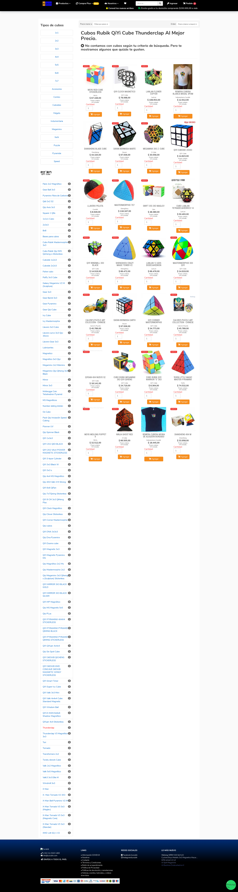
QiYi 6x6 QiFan (49, 487)
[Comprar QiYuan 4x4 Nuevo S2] (95, 362)
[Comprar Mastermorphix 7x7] (124, 190)
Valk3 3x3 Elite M (51, 777)
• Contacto (85, 860)
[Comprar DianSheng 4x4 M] (182, 419)
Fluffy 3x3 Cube (50, 277)
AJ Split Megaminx (168, 862)
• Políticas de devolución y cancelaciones (97, 870)
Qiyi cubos (47, 525)
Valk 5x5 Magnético (52, 771)
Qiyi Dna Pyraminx (51, 537)
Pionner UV (48, 426)
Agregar (184, 116)
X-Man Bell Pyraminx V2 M (55, 800)
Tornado (46, 748)
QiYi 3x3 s (47, 470)
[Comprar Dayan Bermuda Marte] (124, 133)
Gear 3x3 (47, 292)
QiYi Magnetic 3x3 (51, 549)
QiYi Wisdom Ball (51, 707)
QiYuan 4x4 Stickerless (53, 721)
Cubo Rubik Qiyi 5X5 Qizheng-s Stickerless (53, 252)
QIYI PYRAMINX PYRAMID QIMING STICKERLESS (55, 638)
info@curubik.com (50, 855)
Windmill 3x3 (49, 783)
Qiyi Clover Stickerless (53, 514)
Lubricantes (48, 347)
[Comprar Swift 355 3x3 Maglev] (153, 190)
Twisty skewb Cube (52, 759)
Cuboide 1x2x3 (50, 260)
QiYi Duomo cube (50, 543)
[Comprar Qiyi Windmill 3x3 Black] (95, 248)
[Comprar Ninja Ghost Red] (124, 419)
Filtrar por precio (100, 24)
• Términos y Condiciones (91, 862)
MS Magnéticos (50, 400)
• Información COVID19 (90, 855)
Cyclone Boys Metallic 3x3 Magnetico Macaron (179, 857)
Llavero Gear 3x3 (50, 341)
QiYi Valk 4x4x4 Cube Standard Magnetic (53, 700)
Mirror (45, 379)
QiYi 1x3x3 (48, 438)
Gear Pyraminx (49, 303)
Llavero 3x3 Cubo (51, 327)
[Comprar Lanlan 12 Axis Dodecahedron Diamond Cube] (153, 248)
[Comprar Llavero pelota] (95, 190)
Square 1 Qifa (49, 213)
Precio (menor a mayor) (187, 24)
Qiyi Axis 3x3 (49, 207)
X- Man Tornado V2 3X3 (54, 795)
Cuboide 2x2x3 (50, 265)
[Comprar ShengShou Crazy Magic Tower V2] (124, 248)
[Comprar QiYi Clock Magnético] (124, 76)
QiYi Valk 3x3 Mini (51, 692)
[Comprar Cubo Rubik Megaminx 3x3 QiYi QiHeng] (124, 362)
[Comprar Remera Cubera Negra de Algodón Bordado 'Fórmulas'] (153, 419)
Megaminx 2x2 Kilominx (54, 365)
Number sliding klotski (53, 406)
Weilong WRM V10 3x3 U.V (172, 855)
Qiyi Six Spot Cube (51, 651)
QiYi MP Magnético (51, 602)
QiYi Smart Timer (50, 681)
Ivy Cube (47, 315)
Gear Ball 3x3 (49, 189)
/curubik (130, 855)
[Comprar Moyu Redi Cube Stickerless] (95, 75)
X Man (46, 789)
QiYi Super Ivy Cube (52, 686)
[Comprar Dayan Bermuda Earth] (124, 305)
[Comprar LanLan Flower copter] (153, 76)
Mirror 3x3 (47, 385)
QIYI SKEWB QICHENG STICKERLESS (53, 659)
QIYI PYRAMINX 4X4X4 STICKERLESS (54, 621)
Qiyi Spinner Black (51, 432)
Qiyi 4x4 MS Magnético (53, 476)
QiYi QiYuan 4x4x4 (51, 645)
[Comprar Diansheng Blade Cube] (95, 133)
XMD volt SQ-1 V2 (51, 833)
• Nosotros (85, 857)
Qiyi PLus (47, 613)
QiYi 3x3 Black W (51, 464)
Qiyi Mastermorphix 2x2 (54, 569)
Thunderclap (48, 727)
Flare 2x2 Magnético (52, 184)
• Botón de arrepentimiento (91, 865)
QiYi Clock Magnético (52, 508)
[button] (126, 3)
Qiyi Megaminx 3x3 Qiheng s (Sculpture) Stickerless (55, 577)
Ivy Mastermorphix (51, 321)
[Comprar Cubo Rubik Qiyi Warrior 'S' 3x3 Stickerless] (153, 362)
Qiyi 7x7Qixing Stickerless (54, 493)
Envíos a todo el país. (55, 859)
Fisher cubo (48, 271)
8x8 (44, 230)
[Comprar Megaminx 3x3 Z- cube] (153, 133)
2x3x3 (46, 224)
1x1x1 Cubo (48, 219)
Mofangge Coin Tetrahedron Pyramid (52, 393)
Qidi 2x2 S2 (48, 201)
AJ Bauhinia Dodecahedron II (172, 865)
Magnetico (47, 353)
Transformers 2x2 (51, 754)
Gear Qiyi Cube (49, 309)
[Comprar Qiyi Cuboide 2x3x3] (182, 134)
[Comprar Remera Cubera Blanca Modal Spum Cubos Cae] (182, 76)
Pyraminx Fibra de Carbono (55, 195)
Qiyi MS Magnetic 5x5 (53, 607)
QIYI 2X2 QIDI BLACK (53, 444)
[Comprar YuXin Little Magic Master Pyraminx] (182, 362)
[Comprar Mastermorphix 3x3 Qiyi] (182, 248)
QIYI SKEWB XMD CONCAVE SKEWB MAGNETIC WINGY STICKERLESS (52, 670)
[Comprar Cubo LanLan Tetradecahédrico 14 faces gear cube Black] (182, 190)
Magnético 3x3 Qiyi (51, 359)
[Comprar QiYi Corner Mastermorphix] (153, 305)
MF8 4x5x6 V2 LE (168, 860)
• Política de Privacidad (90, 868)
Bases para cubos (51, 236)
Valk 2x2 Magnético (52, 765)
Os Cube (47, 412)
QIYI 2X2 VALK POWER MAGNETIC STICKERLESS (55, 451)
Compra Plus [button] (88, 3)
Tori (44, 742)
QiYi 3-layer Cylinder (52, 458)
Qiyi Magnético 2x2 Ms (53, 563)
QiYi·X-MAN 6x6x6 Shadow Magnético (52, 714)
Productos (63, 3)
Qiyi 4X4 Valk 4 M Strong (54, 482)
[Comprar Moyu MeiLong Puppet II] (95, 419)
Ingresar (173, 3)
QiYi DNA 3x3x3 (50, 531)
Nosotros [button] (112, 3)
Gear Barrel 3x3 (50, 298)
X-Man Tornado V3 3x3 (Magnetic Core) (53, 817)
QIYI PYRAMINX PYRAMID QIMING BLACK (55, 629)
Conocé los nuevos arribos (121, 8)
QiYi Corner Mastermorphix (55, 520)
